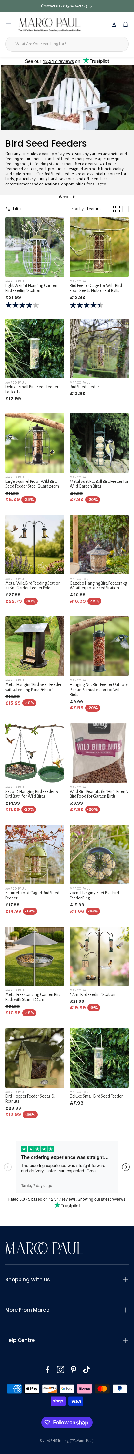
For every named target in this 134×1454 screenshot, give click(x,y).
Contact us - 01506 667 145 (64, 6)
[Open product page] (34, 247)
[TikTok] (86, 1369)
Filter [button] (17, 209)
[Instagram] (60, 1369)
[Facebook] (47, 1369)
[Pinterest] (73, 1369)
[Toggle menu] (8, 24)
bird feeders (64, 159)
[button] (87, 209)
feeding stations (49, 164)
